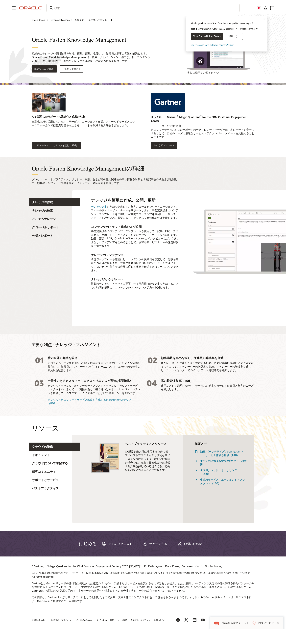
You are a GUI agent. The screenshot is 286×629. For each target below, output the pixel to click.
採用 (112, 620)
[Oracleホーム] (30, 8)
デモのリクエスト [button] (71, 68)
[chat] (216, 623)
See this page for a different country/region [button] (212, 45)
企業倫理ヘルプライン (140, 620)
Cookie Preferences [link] (84, 620)
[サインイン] (265, 8)
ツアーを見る (158, 543)
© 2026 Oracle (38, 620)
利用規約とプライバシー (62, 620)
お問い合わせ (160, 620)
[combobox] (143, 8)
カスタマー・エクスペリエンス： (91, 20)
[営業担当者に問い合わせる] (272, 8)
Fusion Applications (60, 20)
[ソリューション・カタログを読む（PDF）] (83, 104)
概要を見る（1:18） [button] (44, 68)
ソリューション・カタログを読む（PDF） (56, 145)
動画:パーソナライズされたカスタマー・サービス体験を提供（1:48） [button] (221, 453)
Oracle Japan (38, 20)
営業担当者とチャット (235, 623)
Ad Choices (102, 620)
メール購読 (122, 620)
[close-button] (278, 623)
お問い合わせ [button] (193, 543)
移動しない (234, 36)
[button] (14, 8)
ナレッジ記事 (99, 206)
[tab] (54, 202)
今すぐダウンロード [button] (164, 145)
